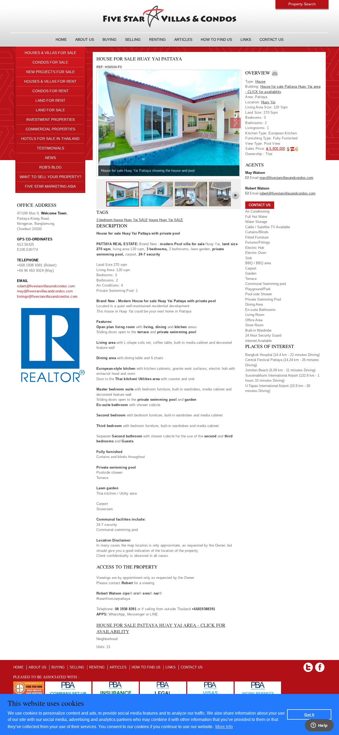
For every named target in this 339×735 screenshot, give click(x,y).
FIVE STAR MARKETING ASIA (50, 186)
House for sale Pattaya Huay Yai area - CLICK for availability (160, 628)
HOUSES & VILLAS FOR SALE (50, 53)
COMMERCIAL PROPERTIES (50, 129)
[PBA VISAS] (210, 684)
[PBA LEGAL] (163, 684)
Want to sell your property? (50, 177)
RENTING (157, 39)
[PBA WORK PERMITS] (258, 684)
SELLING (133, 39)
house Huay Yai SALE (166, 220)
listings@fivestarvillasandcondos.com (47, 296)
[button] (259, 205)
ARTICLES (183, 39)
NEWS (50, 158)
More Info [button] (224, 726)
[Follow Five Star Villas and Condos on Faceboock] (319, 665)
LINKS (245, 39)
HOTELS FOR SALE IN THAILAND (50, 139)
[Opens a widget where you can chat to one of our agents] (319, 725)
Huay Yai (268, 102)
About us (84, 39)
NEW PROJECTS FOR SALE (50, 72)
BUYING (109, 39)
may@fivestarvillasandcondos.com (45, 291)
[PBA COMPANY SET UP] (68, 684)
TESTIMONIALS (50, 148)
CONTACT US (271, 39)
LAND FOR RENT (50, 100)
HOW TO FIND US (216, 39)
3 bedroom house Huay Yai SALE (122, 220)
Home (61, 39)
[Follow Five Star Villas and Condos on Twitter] (308, 665)
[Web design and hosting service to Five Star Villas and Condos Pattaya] (28, 684)
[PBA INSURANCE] (115, 684)
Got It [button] (309, 714)
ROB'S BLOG (50, 167)
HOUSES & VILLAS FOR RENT (50, 81)
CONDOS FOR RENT (50, 91)
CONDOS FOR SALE (50, 62)
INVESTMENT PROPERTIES (50, 119)
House (260, 81)
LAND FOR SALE (50, 110)
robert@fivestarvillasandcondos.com (46, 286)
